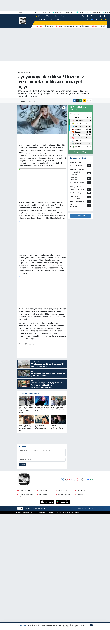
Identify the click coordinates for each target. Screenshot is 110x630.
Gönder (22, 464)
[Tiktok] (81, 479)
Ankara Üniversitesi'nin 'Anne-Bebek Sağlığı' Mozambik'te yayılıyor (58, 407)
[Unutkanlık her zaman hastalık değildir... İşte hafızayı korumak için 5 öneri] (42, 400)
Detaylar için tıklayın (80, 152)
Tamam (76, 512)
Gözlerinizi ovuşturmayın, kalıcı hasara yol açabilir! (57, 426)
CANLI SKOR (80, 216)
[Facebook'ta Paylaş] (74, 100)
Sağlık (28, 72)
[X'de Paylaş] (77, 100)
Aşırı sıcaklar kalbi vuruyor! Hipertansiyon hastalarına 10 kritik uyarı (26, 427)
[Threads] (84, 479)
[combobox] (24, 12)
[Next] (88, 479)
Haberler (20, 72)
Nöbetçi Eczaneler (25, 490)
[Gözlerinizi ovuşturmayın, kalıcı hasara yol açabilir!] (58, 419)
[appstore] (47, 502)
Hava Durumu (43, 490)
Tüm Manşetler (43, 494)
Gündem (40, 16)
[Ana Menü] (105, 19)
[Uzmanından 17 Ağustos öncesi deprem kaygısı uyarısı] (42, 419)
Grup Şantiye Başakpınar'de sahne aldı (44, 625)
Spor (56, 16)
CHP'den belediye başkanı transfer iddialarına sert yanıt (74, 626)
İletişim (52, 19)
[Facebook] (62, 479)
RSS (21, 508)
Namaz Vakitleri (62, 490)
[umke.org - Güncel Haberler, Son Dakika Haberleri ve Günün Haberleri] (22, 21)
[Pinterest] (68, 479)
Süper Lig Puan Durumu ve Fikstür (25, 495)
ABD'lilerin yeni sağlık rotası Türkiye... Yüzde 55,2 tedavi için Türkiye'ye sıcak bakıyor (26, 409)
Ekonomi (49, 16)
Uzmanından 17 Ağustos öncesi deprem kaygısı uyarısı (42, 426)
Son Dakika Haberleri (64, 494)
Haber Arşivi (80, 494)
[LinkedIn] (75, 479)
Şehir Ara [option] (20, 12)
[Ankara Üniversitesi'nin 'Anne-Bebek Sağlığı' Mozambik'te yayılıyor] (58, 400)
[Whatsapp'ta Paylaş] (80, 100)
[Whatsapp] (91, 479)
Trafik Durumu (81, 490)
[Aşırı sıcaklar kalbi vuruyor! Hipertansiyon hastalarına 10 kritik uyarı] (26, 419)
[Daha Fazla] (84, 100)
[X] (65, 479)
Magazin (64, 16)
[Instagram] (72, 479)
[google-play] (62, 502)
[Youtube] (78, 479)
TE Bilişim (90, 508)
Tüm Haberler (42, 19)
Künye (59, 19)
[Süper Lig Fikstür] (90, 158)
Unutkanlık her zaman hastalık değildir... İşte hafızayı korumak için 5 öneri (42, 408)
